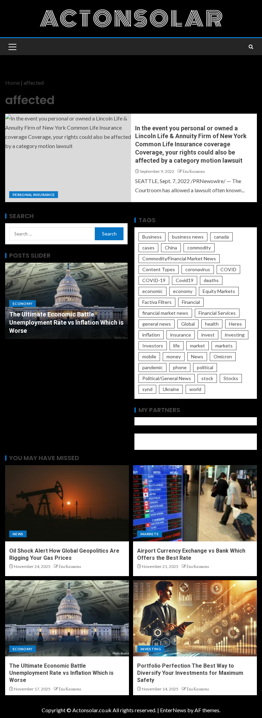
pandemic (152, 367)
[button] (12, 46)
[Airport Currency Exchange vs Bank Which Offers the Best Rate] (195, 503)
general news (156, 324)
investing (235, 335)
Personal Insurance (34, 195)
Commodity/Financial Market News (179, 258)
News (197, 356)
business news (188, 237)
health (212, 324)
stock (207, 378)
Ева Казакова (194, 171)
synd (147, 389)
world (195, 389)
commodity (199, 247)
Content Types (158, 269)
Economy (22, 303)
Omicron (223, 356)
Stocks (230, 378)
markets (224, 345)
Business (152, 237)
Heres (235, 324)
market (197, 345)
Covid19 (184, 280)
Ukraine (171, 389)
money (173, 356)
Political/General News (166, 378)
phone (180, 367)
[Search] (251, 46)
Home (12, 82)
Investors (152, 345)
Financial (191, 302)
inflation (151, 335)
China (171, 247)
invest (208, 335)
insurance (180, 335)
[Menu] (12, 46)
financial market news (165, 313)
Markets (150, 534)
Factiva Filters (157, 302)
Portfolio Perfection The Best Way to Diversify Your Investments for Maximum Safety (190, 673)
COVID (228, 269)
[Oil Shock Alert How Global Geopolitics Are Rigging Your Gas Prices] (67, 503)
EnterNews (173, 710)
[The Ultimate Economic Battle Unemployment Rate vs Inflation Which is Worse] (67, 618)
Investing (151, 649)
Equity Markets (219, 291)
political (205, 367)
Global (188, 324)
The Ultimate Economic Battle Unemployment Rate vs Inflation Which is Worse (66, 322)
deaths (211, 280)
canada (221, 237)
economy (182, 291)
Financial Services (217, 313)
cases (148, 247)
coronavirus (197, 269)
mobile (149, 356)
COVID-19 (153, 280)
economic (152, 291)
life (176, 345)
